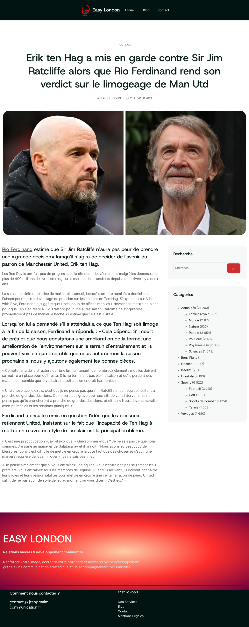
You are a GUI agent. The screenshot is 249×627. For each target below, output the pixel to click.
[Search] (233, 268)
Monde (194, 320)
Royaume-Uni (199, 345)
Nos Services (127, 602)
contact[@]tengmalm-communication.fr (30, 604)
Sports (186, 382)
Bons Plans (189, 357)
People (194, 333)
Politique (195, 339)
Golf (192, 395)
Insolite (186, 370)
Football (124, 44)
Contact (124, 611)
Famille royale (199, 314)
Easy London (106, 10)
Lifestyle (187, 376)
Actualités (188, 308)
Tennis (193, 407)
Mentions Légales (131, 616)
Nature (194, 326)
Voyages (187, 413)
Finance (186, 364)
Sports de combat (202, 401)
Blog (121, 606)
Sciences (195, 351)
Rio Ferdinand (17, 249)
